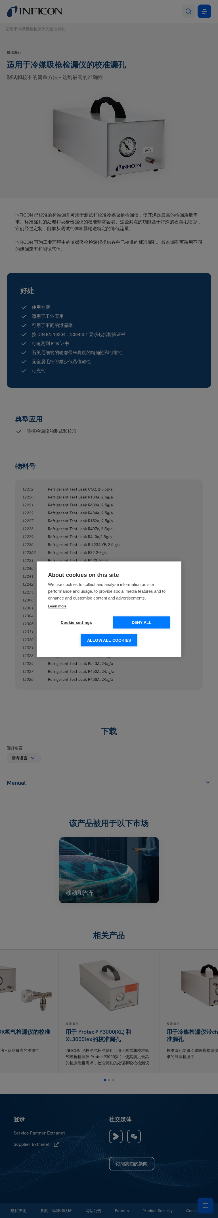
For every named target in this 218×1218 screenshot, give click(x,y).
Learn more (57, 606)
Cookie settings (76, 622)
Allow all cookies (109, 640)
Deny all (142, 622)
